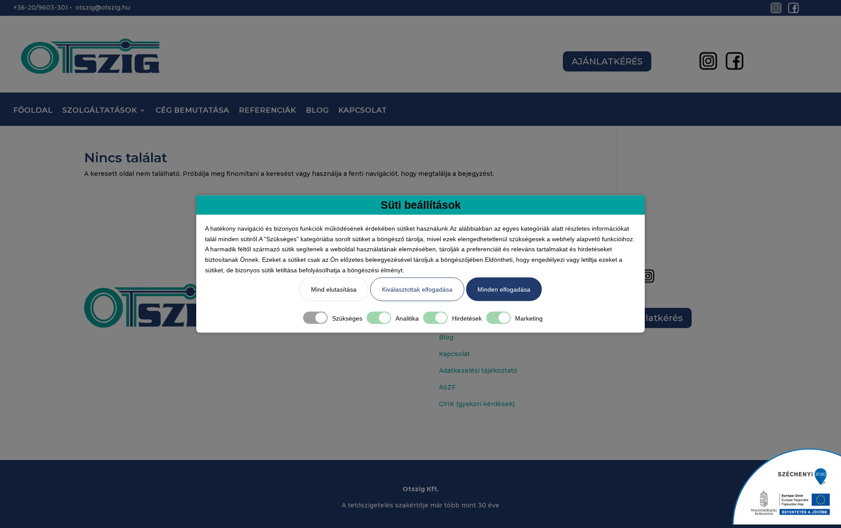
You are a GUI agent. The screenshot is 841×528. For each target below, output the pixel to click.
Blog (446, 337)
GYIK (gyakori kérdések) (477, 404)
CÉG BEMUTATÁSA (192, 110)
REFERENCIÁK (267, 110)
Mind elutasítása (334, 289)
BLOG (317, 110)
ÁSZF (447, 387)
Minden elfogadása (503, 289)
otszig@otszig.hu (102, 7)
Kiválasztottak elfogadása (417, 289)
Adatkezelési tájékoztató (478, 371)
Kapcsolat (454, 354)
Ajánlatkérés (654, 318)
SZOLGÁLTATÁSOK (99, 110)
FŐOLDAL (33, 110)
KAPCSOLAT (362, 110)
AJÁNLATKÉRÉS (607, 61)
